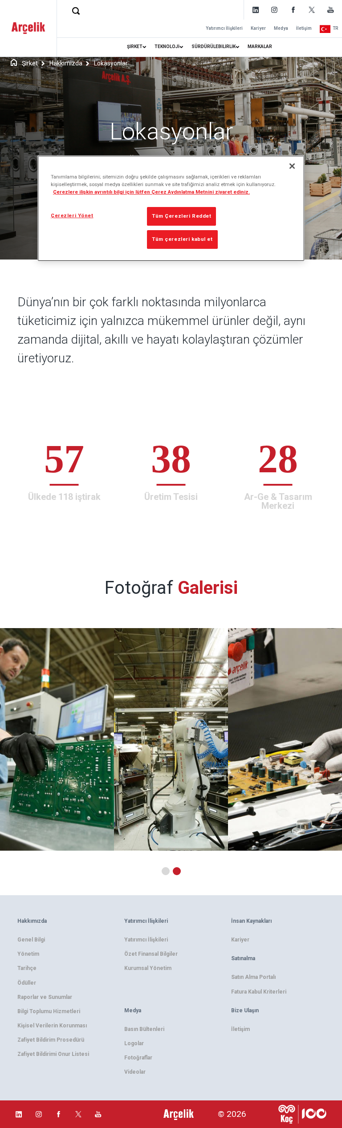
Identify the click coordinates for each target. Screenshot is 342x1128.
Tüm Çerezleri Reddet (181, 216)
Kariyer (258, 28)
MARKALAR (260, 46)
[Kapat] (292, 166)
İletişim (304, 28)
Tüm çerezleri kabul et (182, 239)
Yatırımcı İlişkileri (224, 28)
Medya (281, 28)
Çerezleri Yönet (72, 215)
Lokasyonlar (111, 63)
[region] (171, 208)
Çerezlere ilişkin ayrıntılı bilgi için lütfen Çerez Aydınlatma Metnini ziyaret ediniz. (151, 192)
